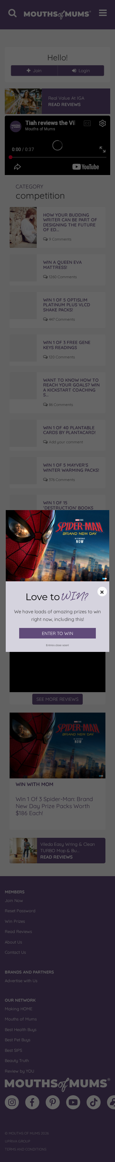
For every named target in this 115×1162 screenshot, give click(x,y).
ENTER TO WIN (57, 633)
